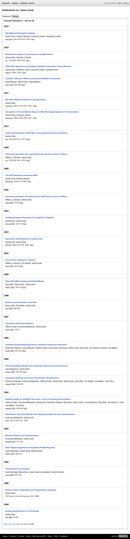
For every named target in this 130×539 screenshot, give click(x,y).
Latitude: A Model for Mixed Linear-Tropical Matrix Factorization (33, 78)
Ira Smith (103, 348)
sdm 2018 (9, 85)
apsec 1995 (10, 372)
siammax (9, 39)
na (6, 60)
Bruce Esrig (23, 472)
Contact (13, 536)
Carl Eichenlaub (11, 472)
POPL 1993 (9, 454)
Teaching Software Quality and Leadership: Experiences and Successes (36, 366)
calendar (24, 3)
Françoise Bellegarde (26, 326)
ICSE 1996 (9, 351)
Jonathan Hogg (52, 69)
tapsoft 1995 (10, 384)
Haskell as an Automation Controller (21, 302)
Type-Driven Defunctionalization (19, 323)
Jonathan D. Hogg (53, 36)
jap (6, 139)
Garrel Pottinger (57, 472)
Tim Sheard (26, 263)
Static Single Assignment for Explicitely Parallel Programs (30, 448)
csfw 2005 (9, 203)
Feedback (64, 536)
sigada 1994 (10, 408)
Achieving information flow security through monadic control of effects (36, 154)
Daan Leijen (19, 284)
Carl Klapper (45, 472)
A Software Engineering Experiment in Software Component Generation (36, 345)
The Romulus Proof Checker (17, 469)
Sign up (126, 3)
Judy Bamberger (12, 369)
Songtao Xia (10, 221)
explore (15, 3)
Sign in (120, 3)
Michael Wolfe (36, 451)
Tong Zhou (109, 381)
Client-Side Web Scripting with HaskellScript (24, 281)
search (31, 3)
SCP (7, 420)
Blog (50, 536)
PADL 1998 (9, 287)
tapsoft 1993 (10, 442)
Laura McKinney (28, 348)
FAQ (56, 536)
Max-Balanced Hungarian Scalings (20, 33)
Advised (15, 16)
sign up (15, 524)
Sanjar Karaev (11, 82)
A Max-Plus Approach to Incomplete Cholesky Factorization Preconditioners (38, 66)
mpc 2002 (9, 266)
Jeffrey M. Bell (11, 326)
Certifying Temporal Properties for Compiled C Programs (29, 218)
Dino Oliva (84, 348)
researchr (6, 3)
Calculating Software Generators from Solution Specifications (32, 378)
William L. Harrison (12, 157)
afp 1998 (8, 308)
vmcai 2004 (10, 224)
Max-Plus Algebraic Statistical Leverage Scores (25, 100)
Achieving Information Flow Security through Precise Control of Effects (36, 196)
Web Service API (39, 536)
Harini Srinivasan (12, 451)
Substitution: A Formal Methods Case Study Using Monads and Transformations (40, 414)
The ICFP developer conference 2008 (21, 175)
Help (28, 536)
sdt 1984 (8, 517)
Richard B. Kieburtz (13, 348)
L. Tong (121, 402)
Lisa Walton (112, 348)
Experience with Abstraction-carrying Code (24, 239)
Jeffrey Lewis (74, 348)
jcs (6, 160)
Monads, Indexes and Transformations (22, 435)
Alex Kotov (63, 348)
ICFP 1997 (9, 330)
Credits (21, 536)
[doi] (33, 39)
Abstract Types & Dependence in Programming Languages (30, 490)
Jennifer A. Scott (22, 69)
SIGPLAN (9, 181)
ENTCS (8, 245)
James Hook (10, 36)
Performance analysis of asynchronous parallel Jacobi (29, 54)
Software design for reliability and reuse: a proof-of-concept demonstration (38, 399)
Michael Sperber (22, 178)
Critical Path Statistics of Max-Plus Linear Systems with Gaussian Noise (36, 133)
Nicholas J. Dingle (23, 57)
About (5, 536)
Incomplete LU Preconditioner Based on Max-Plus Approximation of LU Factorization (42, 112)
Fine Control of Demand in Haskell (20, 260)
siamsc (8, 72)
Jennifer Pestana (23, 36)
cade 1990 (9, 475)
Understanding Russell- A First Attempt (22, 511)
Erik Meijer (9, 284)
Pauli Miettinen (34, 82)
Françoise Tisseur (38, 36)
